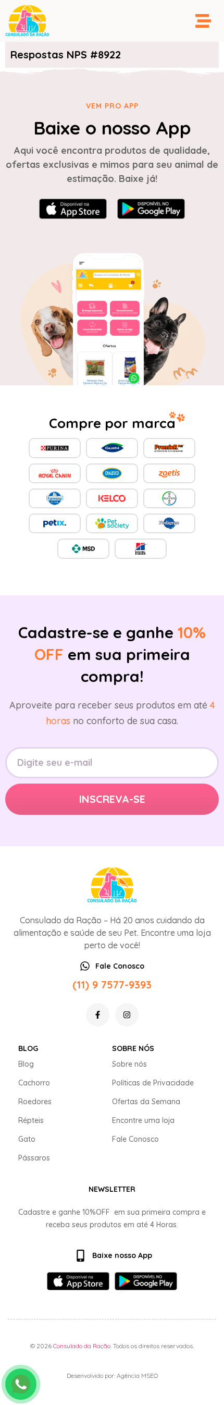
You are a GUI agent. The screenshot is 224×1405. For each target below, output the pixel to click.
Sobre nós (129, 1064)
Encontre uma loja (143, 1120)
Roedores (35, 1101)
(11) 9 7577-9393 (112, 984)
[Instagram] (127, 1015)
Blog (26, 1064)
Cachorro (34, 1083)
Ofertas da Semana (146, 1101)
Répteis (31, 1120)
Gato (26, 1139)
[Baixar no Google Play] (151, 209)
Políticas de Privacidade (153, 1083)
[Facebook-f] (97, 1015)
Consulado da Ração (81, 1346)
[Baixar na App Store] (73, 209)
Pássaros (34, 1158)
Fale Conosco (135, 1139)
